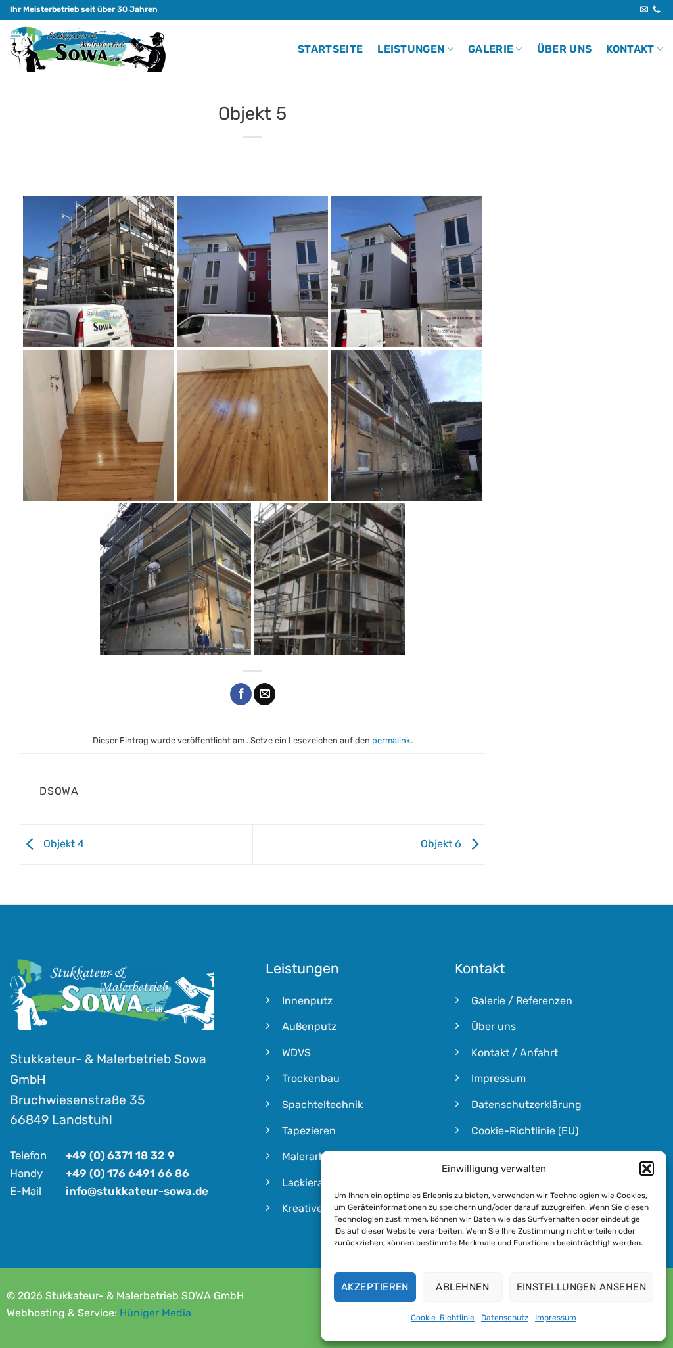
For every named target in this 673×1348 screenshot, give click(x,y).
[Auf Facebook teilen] (241, 694)
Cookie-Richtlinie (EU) (524, 1131)
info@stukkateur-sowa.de (137, 1190)
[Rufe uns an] (657, 9)
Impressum (555, 1317)
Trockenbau (311, 1078)
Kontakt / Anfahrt (514, 1052)
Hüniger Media (155, 1313)
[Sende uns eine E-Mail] (644, 9)
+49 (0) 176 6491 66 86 (127, 1173)
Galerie (490, 49)
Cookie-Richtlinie (443, 1317)
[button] (646, 1168)
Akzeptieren (375, 1287)
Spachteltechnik (322, 1104)
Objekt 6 (442, 843)
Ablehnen (462, 1287)
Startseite (330, 49)
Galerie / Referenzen (521, 1000)
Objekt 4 (62, 843)
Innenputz (307, 1000)
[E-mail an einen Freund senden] (264, 694)
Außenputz (309, 1026)
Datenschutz (504, 1317)
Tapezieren (309, 1131)
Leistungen (410, 49)
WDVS (296, 1052)
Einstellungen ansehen (581, 1287)
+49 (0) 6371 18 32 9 (120, 1155)
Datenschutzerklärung (526, 1104)
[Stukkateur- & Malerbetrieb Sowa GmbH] (88, 49)
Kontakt (630, 49)
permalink (391, 740)
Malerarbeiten (316, 1156)
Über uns (564, 49)
